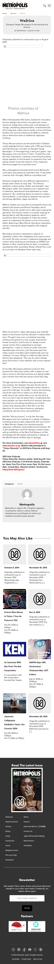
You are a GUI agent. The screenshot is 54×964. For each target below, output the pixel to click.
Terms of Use (37, 959)
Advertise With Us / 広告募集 (35, 826)
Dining (7, 831)
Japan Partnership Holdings (34, 836)
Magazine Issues (11, 850)
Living (7, 836)
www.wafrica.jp (35, 443)
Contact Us (28, 831)
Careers (27, 821)
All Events (9, 817)
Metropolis (21, 30)
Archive (13, 13)
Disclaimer (15, 959)
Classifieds (28, 845)
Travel (7, 845)
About (26, 817)
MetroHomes (29, 840)
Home (5, 13)
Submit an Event (11, 821)
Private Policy (26, 959)
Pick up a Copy (11, 855)
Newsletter (9, 859)
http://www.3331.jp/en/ (13, 469)
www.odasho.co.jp (11, 445)
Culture (8, 826)
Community (9, 840)
